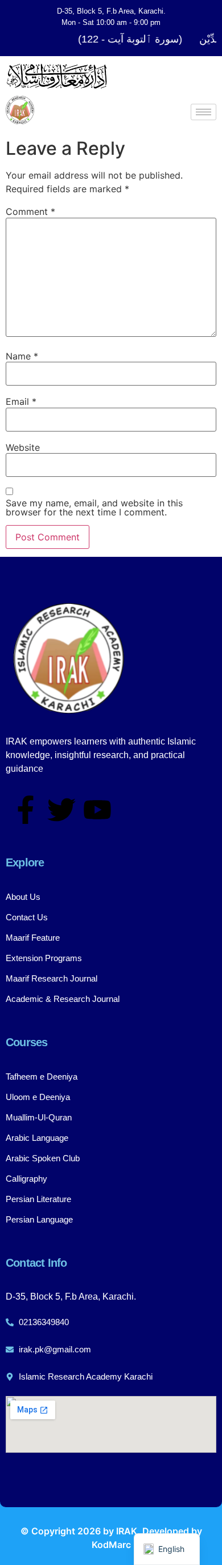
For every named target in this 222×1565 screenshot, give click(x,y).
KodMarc (111, 1544)
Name (22, 356)
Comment (30, 211)
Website (23, 447)
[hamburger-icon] (203, 112)
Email (21, 401)
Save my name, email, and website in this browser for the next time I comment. (94, 507)
